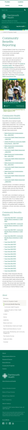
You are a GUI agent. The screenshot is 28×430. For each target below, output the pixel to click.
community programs (8, 67)
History (5, 317)
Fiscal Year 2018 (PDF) (10, 249)
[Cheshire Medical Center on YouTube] (13, 423)
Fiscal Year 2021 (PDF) (10, 242)
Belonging (5, 298)
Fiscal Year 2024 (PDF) (10, 223)
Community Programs (8, 365)
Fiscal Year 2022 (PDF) (10, 236)
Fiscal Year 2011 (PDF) (10, 266)
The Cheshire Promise (8, 336)
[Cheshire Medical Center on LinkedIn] (10, 423)
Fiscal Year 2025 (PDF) (10, 217)
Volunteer (5, 342)
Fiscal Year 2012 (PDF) (10, 263)
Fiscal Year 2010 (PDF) (10, 268)
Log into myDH (20, 26)
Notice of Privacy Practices (8, 392)
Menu (5, 27)
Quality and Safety (7, 339)
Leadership (6, 320)
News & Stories (6, 362)
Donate (21, 5)
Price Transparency (6, 399)
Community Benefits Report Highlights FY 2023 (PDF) (13, 231)
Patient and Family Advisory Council (12, 328)
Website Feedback (6, 403)
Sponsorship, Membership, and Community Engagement (14, 332)
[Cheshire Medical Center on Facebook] (3, 423)
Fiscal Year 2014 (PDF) (10, 258)
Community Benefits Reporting (12, 304)
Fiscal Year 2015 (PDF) (10, 256)
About (4, 295)
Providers (7, 1)
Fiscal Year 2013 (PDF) (10, 261)
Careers (7, 5)
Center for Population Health (9, 32)
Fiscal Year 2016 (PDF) (10, 254)
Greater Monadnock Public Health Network (12, 311)
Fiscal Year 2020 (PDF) (10, 244)
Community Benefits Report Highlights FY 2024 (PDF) (13, 225)
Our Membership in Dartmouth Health (12, 326)
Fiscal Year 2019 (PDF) (10, 246)
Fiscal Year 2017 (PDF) (10, 251)
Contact (5, 314)
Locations (20, 1)
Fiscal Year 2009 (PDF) (10, 270)
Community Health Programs (11, 307)
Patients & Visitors (7, 359)
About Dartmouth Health (9, 381)
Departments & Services (8, 356)
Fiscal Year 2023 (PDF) (10, 229)
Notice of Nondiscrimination (9, 388)
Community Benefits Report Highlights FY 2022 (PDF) (13, 237)
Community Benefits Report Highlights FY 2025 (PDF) (13, 219)
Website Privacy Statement (8, 396)
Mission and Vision (7, 323)
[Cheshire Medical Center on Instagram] (7, 423)
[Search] (24, 10)
